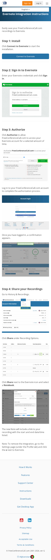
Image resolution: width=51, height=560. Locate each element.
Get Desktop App (25, 506)
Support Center (25, 483)
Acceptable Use (25, 539)
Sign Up (27, 3)
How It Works (25, 467)
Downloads (25, 498)
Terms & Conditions (25, 545)
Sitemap (25, 533)
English (25, 9)
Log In (38, 3)
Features (25, 475)
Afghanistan (24, 557)
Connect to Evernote (25, 56)
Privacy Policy (25, 527)
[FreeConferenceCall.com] (4, 3)
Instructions (26, 490)
